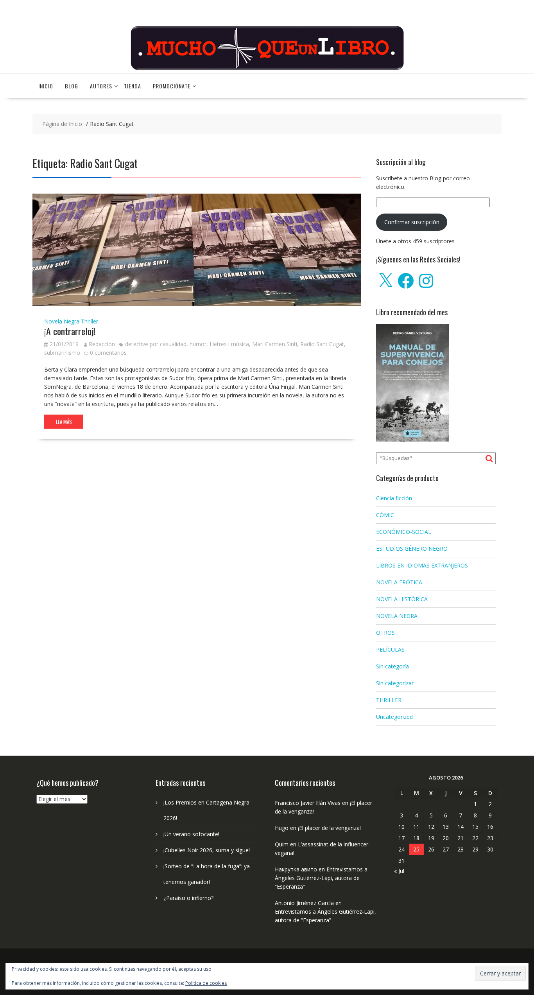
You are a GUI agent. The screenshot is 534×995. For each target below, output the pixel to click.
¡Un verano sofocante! (191, 834)
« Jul (399, 871)
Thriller (89, 321)
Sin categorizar (395, 683)
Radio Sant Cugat (322, 344)
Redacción (102, 344)
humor (198, 344)
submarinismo (62, 352)
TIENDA (132, 86)
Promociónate (171, 86)
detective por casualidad (155, 344)
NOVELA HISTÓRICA (402, 599)
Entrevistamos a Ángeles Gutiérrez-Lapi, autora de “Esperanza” (321, 878)
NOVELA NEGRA (397, 616)
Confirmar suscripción (411, 222)
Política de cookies (206, 983)
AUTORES (101, 86)
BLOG (71, 86)
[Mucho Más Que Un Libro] (267, 69)
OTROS (385, 632)
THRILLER (388, 700)
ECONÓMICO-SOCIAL (403, 531)
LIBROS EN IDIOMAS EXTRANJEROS (422, 565)
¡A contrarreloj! (70, 331)
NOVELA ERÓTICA (399, 582)
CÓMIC (385, 515)
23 (490, 838)
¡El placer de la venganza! (329, 828)
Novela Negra (61, 321)
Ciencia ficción (394, 498)
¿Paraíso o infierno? (188, 898)
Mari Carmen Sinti (274, 344)
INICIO (45, 86)
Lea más (64, 422)
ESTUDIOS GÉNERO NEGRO (412, 548)
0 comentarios (108, 352)
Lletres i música (229, 344)
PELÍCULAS (390, 649)
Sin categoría (392, 666)
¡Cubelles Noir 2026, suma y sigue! (206, 850)
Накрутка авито (296, 869)
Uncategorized (394, 716)
